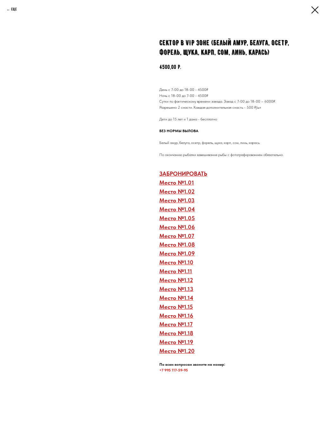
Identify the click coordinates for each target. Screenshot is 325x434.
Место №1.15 (176, 306)
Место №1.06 (177, 227)
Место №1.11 (175, 271)
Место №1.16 (176, 315)
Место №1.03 (177, 200)
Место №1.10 (176, 262)
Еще (14, 9)
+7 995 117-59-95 (173, 370)
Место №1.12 (176, 280)
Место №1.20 (177, 351)
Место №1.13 (176, 289)
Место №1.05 (177, 218)
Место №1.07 (176, 236)
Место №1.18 (176, 333)
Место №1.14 (176, 298)
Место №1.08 (177, 244)
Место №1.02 (177, 191)
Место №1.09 (177, 253)
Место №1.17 (176, 324)
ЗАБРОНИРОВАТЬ (183, 173)
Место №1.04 (177, 209)
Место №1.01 (176, 182)
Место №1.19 (176, 342)
